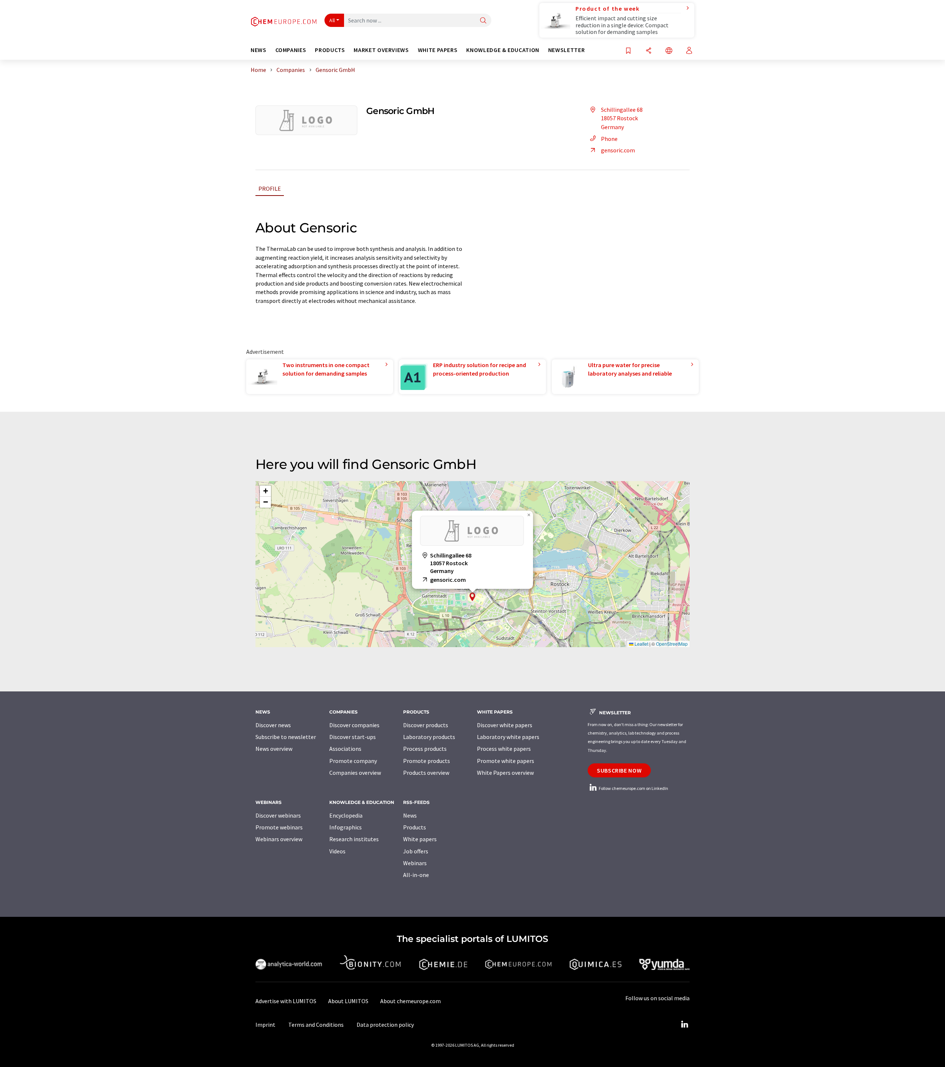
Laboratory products (429, 736)
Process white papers (504, 748)
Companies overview (355, 772)
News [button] (259, 49)
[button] (472, 597)
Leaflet (640, 643)
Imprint (265, 1024)
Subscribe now (619, 770)
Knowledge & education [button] (502, 49)
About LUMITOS (348, 1001)
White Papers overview (505, 772)
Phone (609, 138)
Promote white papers (505, 760)
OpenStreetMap (672, 643)
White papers (420, 839)
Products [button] (330, 49)
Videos (337, 851)
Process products (425, 748)
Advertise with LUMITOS (285, 1001)
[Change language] (669, 51)
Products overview (426, 772)
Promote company (353, 760)
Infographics (345, 827)
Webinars (415, 863)
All (332, 20)
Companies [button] (290, 49)
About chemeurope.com (410, 1001)
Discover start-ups (352, 736)
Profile (269, 188)
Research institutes (354, 839)
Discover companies (354, 725)
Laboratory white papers (508, 736)
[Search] (483, 21)
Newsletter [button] (566, 49)
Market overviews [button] (381, 49)
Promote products (426, 760)
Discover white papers (504, 725)
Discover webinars (278, 815)
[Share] (648, 51)
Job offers (415, 851)
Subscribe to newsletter (285, 736)
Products (414, 827)
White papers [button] (438, 49)
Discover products (425, 725)
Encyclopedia (345, 815)
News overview (273, 748)
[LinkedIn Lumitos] (684, 1024)
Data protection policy (385, 1024)
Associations (345, 748)
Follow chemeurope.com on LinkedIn (633, 788)
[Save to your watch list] (628, 51)
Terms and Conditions (316, 1024)
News (410, 815)
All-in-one (416, 874)
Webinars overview (278, 839)
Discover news (273, 725)
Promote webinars (279, 827)
